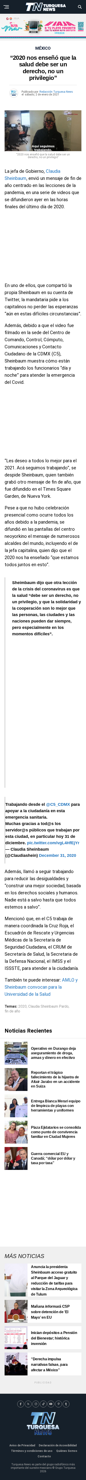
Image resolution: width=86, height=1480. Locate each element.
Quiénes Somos (66, 1451)
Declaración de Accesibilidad (58, 1445)
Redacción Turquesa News (56, 91)
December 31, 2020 (57, 855)
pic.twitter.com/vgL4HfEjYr (53, 843)
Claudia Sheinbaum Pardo (48, 1006)
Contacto (44, 1456)
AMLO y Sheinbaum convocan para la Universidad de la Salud (41, 987)
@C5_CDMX (58, 804)
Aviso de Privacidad (22, 1445)
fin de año (12, 1011)
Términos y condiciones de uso (32, 1451)
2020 (22, 1006)
